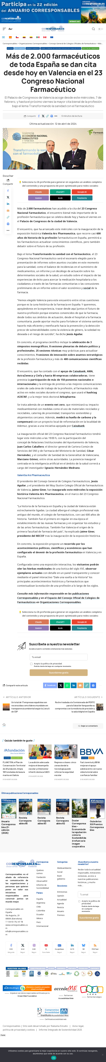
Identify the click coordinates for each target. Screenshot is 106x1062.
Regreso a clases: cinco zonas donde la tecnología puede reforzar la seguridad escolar (65, 768)
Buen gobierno (19, 48)
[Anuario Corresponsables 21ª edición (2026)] (8, 808)
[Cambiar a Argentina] (3, 37)
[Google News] (59, 949)
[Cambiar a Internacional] (51, 37)
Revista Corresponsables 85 (25, 820)
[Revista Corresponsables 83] (44, 807)
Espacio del (54, 597)
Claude (38, 192)
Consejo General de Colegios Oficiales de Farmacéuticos (61, 48)
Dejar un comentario (89, 726)
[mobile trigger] (5, 29)
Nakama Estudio (59, 1026)
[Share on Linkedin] (8, 204)
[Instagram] (34, 949)
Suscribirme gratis (58, 672)
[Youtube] (46, 949)
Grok (60, 198)
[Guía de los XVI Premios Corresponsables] (97, 808)
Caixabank (79, 371)
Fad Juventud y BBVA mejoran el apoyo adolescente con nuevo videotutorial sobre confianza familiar (91, 768)
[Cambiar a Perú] (44, 37)
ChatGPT (60, 192)
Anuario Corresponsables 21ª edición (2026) (8, 827)
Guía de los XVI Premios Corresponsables (97, 826)
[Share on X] (43, 116)
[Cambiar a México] (38, 37)
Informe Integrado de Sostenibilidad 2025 (60, 1029)
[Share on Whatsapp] (67, 685)
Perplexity (82, 198)
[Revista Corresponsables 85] (25, 807)
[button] (47, 116)
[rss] (95, 949)
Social (40, 758)
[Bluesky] (83, 949)
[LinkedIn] (72, 949)
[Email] (8, 210)
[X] (22, 949)
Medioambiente (17, 758)
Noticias (10, 48)
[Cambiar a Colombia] (24, 37)
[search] (93, 29)
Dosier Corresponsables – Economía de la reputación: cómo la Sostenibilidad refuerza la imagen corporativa (79, 833)
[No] (102, 1054)
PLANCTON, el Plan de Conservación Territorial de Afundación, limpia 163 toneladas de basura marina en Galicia (14, 768)
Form (3, 1035)
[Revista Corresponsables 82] (62, 807)
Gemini (38, 198)
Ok (53, 1058)
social (87, 288)
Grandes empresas (32, 48)
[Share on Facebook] (39, 116)
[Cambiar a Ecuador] (31, 37)
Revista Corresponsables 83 (44, 820)
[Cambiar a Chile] (17, 37)
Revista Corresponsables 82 (62, 820)
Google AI (82, 192)
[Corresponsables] (53, 28)
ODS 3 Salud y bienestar (90, 48)
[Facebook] (11, 949)
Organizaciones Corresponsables (60, 602)
